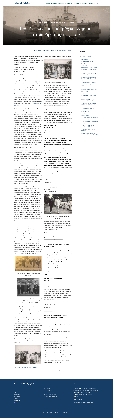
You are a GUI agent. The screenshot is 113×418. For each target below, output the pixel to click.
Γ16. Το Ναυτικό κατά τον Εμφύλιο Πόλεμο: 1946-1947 (59, 50)
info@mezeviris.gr (78, 399)
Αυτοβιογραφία (43, 22)
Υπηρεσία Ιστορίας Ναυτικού (50, 394)
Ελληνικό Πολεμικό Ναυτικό (50, 388)
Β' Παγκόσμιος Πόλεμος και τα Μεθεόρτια (62, 22)
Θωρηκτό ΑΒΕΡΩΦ (48, 390)
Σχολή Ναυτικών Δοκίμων (49, 392)
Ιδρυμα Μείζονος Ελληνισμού (50, 396)
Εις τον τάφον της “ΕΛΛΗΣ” (40, 50)
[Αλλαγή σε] (98, 3)
